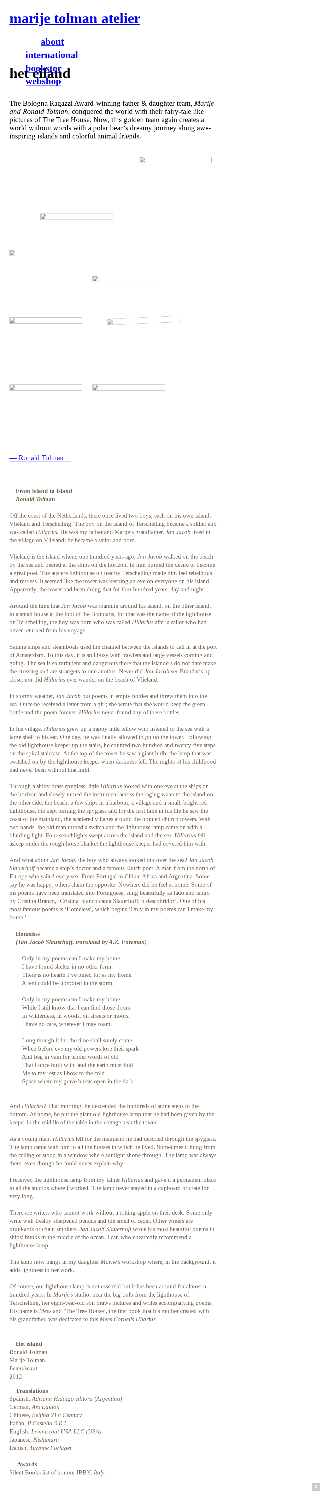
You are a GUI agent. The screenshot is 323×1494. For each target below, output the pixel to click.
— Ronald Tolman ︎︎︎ (40, 458)
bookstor (44, 68)
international (52, 55)
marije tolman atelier (74, 18)
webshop (43, 81)
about (52, 41)
